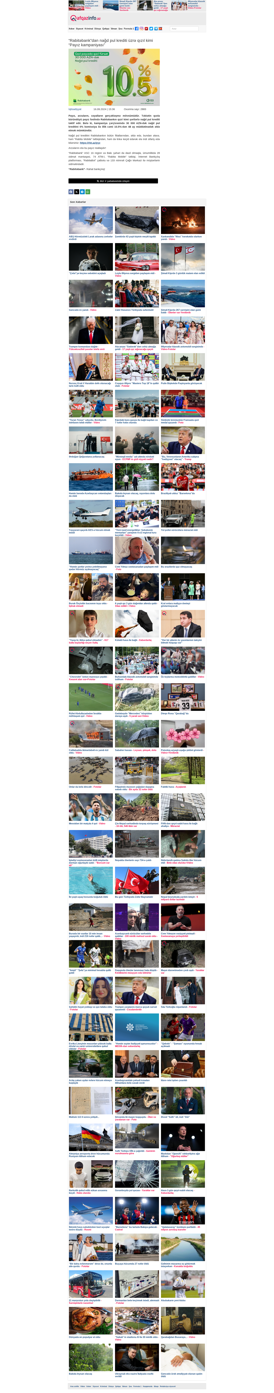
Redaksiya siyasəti (168, 1386)
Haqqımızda (147, 1386)
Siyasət (79, 28)
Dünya (97, 28)
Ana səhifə (74, 1386)
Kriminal (89, 28)
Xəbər (71, 28)
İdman (114, 28)
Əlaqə (156, 1386)
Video (82, 1386)
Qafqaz (105, 28)
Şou (120, 28)
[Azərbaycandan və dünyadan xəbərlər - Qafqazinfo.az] (85, 18)
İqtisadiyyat (74, 109)
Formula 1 (129, 28)
